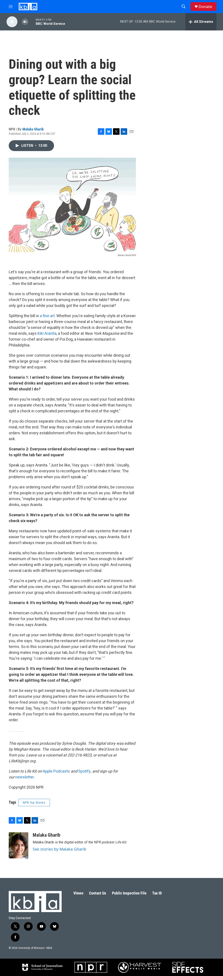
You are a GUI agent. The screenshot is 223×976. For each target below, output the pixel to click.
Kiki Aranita (46, 333)
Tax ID (157, 893)
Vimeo (78, 893)
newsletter (24, 777)
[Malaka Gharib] (18, 845)
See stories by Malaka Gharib (59, 849)
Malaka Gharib (33, 129)
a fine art (47, 315)
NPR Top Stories (34, 802)
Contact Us (97, 893)
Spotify (84, 771)
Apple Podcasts (56, 771)
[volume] (25, 22)
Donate (205, 6)
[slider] (32, 21)
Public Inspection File (129, 893)
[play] (11, 21)
